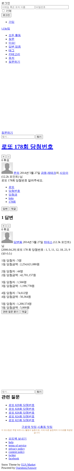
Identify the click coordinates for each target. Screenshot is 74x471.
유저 (11, 58)
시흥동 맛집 (44, 426)
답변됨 (18, 242)
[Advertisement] (37, 98)
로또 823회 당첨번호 (21, 420)
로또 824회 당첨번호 (21, 416)
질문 (11, 39)
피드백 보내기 (18, 438)
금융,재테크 (48, 172)
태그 (11, 50)
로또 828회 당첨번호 (21, 408)
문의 (16, 172)
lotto (11, 198)
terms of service (17, 445)
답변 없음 (15, 46)
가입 (11, 21)
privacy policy (17, 448)
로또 (11, 187)
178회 (12, 201)
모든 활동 (15, 35)
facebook (14, 458)
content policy (17, 452)
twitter (12, 455)
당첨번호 (14, 190)
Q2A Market (28, 464)
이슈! (12, 42)
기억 (8, 10)
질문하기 (14, 61)
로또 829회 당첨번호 (21, 405)
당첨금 (13, 194)
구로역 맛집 (29, 426)
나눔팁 (5, 28)
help (11, 442)
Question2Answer (26, 467)
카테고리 (14, 54)
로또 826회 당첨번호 (21, 412)
